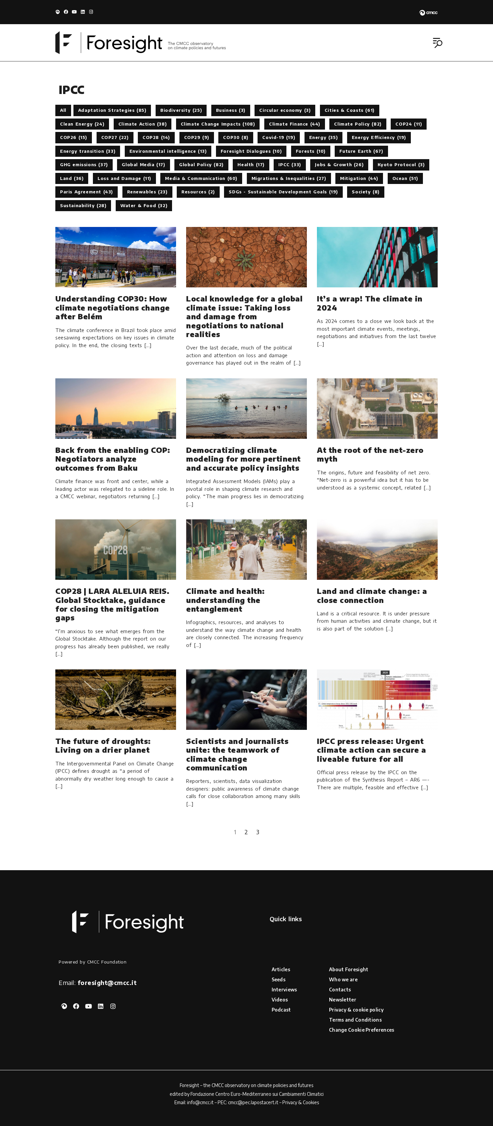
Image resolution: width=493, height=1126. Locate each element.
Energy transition (87, 151)
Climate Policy (357, 124)
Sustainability (83, 205)
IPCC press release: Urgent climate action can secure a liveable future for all (371, 749)
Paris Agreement (86, 191)
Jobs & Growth (339, 164)
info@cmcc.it (200, 1102)
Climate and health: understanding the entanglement (225, 599)
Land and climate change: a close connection (372, 595)
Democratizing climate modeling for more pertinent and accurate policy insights (243, 458)
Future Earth (361, 151)
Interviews (284, 989)
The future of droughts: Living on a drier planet (103, 745)
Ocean (405, 178)
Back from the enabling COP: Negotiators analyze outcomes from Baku (112, 458)
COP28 (156, 137)
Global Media (143, 164)
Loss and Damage (124, 178)
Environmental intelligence (168, 151)
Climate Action (142, 124)
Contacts (340, 989)
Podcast (281, 1010)
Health (251, 164)
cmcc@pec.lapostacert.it (253, 1102)
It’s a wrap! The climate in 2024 (370, 303)
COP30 (235, 137)
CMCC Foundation (107, 962)
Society (366, 191)
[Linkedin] (82, 12)
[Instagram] (91, 12)
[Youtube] (74, 12)
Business (230, 110)
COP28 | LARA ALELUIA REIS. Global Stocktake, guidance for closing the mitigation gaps (112, 604)
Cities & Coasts (350, 110)
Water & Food (143, 205)
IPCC (289, 164)
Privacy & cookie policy (356, 1010)
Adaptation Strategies (112, 110)
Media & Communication (201, 178)
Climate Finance (294, 124)
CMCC (218, 1085)
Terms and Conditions (355, 1020)
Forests (311, 151)
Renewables (147, 191)
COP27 (115, 137)
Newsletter (342, 999)
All (63, 110)
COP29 (196, 137)
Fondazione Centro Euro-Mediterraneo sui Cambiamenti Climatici (257, 1094)
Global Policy (201, 164)
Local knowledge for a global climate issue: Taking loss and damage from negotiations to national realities (244, 316)
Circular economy (285, 110)
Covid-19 (278, 137)
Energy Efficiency (379, 137)
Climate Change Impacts (218, 124)
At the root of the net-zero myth (370, 454)
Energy (323, 137)
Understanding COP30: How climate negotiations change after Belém (112, 307)
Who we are (343, 979)
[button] (438, 43)
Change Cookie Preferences (361, 1030)
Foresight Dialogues (251, 151)
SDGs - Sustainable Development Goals (283, 191)
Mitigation (359, 178)
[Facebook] (66, 12)
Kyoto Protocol (401, 164)
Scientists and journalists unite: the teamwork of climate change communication (237, 754)
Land (72, 178)
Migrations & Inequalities (289, 178)
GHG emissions (84, 164)
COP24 (408, 124)
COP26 (73, 137)
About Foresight (349, 969)
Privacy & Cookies (300, 1102)
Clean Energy (82, 124)
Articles (281, 969)
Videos (280, 999)
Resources (198, 191)
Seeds (279, 979)
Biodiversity (181, 110)
